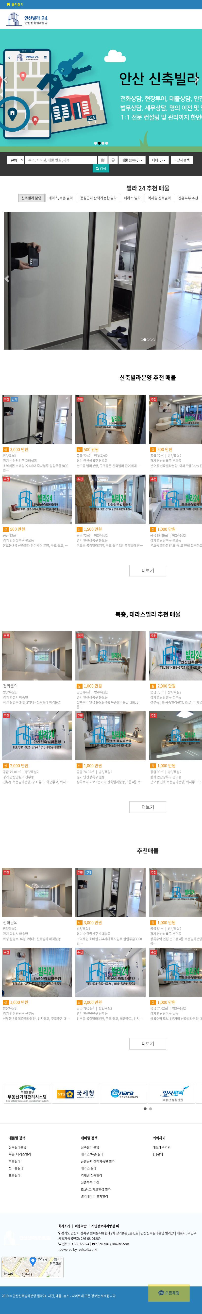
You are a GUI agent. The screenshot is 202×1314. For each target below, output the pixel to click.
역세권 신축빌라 (91, 1175)
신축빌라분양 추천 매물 (147, 377)
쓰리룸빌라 (16, 1168)
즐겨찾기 (17, 4)
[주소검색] (103, 160)
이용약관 (81, 1225)
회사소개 (64, 1225)
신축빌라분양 (17, 1147)
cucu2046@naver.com (112, 1243)
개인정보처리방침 (103, 1225)
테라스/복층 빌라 (92, 1154)
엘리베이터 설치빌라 (94, 1196)
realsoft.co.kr (88, 1249)
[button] (16, 281)
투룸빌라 (14, 1161)
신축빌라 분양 (90, 1147)
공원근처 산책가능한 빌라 (98, 1161)
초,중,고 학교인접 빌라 (96, 1189)
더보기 (148, 570)
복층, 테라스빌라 (20, 1154)
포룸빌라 (14, 1175)
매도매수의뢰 (161, 1147)
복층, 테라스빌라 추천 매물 (148, 614)
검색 (102, 168)
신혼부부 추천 (90, 1182)
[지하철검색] (113, 160)
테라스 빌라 (88, 1168)
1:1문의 (158, 1154)
